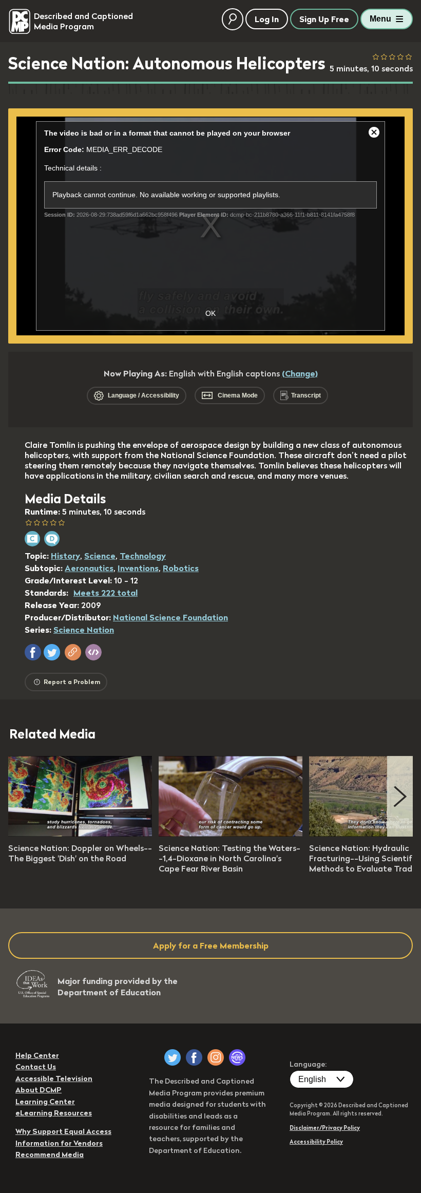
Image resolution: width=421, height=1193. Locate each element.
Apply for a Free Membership (211, 945)
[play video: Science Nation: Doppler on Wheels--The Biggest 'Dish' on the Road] (80, 833)
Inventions (138, 568)
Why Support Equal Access (63, 1131)
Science (100, 556)
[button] (33, 652)
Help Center (37, 1055)
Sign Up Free (324, 19)
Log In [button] (267, 19)
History (65, 556)
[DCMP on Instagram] (215, 1057)
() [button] (300, 373)
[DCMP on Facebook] (194, 1057)
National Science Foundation (170, 617)
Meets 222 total (105, 593)
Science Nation (83, 629)
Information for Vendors (59, 1143)
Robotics (181, 568)
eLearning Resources (53, 1113)
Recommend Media (49, 1154)
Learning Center (45, 1101)
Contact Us (35, 1066)
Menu (380, 18)
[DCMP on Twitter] (172, 1057)
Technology (143, 556)
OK (210, 313)
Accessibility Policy (316, 1141)
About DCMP (38, 1089)
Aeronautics (89, 568)
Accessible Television (53, 1078)
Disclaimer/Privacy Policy (325, 1127)
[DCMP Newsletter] (237, 1057)
